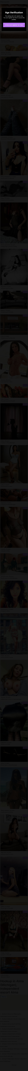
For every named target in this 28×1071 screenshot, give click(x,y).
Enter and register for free (14, 25)
